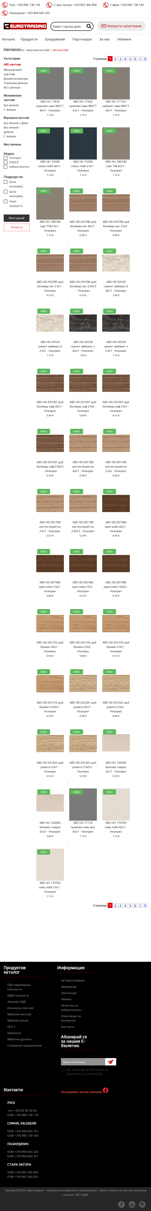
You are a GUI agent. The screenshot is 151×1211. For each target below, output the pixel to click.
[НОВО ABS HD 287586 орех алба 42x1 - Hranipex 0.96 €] (117, 541)
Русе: (24, 5)
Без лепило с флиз (16, 123)
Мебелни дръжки (19, 1039)
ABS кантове (12, 64)
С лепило (10, 109)
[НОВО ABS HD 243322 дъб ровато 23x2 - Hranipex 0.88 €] (117, 721)
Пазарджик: (29, 13)
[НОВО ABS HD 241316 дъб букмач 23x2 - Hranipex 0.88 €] (84, 661)
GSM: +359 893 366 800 (22, 1172)
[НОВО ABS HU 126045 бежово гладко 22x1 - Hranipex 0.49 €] (117, 781)
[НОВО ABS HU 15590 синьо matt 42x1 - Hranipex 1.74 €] (51, 180)
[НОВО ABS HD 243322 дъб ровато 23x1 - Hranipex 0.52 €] (51, 781)
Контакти (12, 49)
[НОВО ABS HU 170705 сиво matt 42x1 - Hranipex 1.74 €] (117, 841)
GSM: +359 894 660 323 (22, 1131)
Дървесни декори (16, 78)
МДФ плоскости (18, 995)
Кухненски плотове (20, 1008)
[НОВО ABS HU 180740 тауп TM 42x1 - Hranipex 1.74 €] (117, 180)
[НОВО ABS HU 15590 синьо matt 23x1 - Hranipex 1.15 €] (84, 180)
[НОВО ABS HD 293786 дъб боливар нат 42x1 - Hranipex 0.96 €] (84, 240)
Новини (124, 39)
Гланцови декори (16, 83)
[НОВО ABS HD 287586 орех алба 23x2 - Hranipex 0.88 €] (51, 601)
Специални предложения (24, 1045)
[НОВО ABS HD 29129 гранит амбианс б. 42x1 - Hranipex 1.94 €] (117, 301)
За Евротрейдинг (73, 980)
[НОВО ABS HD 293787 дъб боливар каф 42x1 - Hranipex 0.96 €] (51, 421)
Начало (8, 39)
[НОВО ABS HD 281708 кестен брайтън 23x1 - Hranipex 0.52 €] (51, 541)
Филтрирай (16, 218)
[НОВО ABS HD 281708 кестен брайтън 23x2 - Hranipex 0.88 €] (117, 481)
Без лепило (11, 105)
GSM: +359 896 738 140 (22, 1135)
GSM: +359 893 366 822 (22, 1176)
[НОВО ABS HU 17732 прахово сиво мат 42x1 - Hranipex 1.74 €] (84, 841)
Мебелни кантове (38, 50)
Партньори (82, 39)
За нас (104, 39)
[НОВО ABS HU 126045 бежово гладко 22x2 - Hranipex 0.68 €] (51, 841)
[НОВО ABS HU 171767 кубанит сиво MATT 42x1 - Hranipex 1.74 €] (117, 120)
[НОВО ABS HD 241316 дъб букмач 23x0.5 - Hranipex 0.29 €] (51, 721)
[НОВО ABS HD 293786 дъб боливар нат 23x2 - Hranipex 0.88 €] (117, 240)
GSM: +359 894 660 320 (22, 1151)
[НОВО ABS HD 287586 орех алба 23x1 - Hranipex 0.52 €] (84, 601)
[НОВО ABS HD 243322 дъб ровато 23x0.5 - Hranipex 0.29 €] (84, 781)
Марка (9, 153)
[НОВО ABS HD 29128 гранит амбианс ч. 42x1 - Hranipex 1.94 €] (84, 361)
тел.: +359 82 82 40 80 (22, 1110)
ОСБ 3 (11, 1026)
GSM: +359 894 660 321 (22, 1156)
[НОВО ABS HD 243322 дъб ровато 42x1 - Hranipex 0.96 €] (84, 721)
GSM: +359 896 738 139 (22, 1115)
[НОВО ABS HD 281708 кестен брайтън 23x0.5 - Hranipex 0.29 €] (84, 541)
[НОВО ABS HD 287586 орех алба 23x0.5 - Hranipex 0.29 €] (117, 601)
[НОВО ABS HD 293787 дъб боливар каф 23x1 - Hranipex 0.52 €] (117, 421)
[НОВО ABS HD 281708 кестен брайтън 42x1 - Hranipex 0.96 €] (84, 481)
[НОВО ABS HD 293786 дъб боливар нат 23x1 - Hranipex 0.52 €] (51, 301)
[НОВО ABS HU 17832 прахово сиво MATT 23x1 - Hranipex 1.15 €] (84, 120)
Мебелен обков (17, 1020)
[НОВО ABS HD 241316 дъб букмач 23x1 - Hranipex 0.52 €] (117, 661)
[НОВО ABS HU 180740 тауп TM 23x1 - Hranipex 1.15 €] (51, 240)
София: (127, 5)
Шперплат (14, 1033)
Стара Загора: (75, 5)
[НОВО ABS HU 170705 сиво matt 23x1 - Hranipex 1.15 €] (51, 902)
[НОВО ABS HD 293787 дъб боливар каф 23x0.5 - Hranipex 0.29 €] (51, 481)
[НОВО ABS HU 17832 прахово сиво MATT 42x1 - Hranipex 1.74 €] (51, 120)
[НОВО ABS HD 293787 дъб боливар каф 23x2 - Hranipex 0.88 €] (84, 421)
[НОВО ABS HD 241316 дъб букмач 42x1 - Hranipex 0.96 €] (51, 661)
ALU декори (12, 87)
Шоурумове (55, 39)
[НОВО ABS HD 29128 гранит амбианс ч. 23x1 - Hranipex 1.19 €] (117, 361)
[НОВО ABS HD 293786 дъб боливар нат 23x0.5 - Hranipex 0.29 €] (84, 301)
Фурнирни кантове (16, 117)
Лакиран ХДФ (16, 1001)
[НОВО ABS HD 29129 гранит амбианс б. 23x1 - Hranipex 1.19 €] (51, 361)
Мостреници (12, 144)
